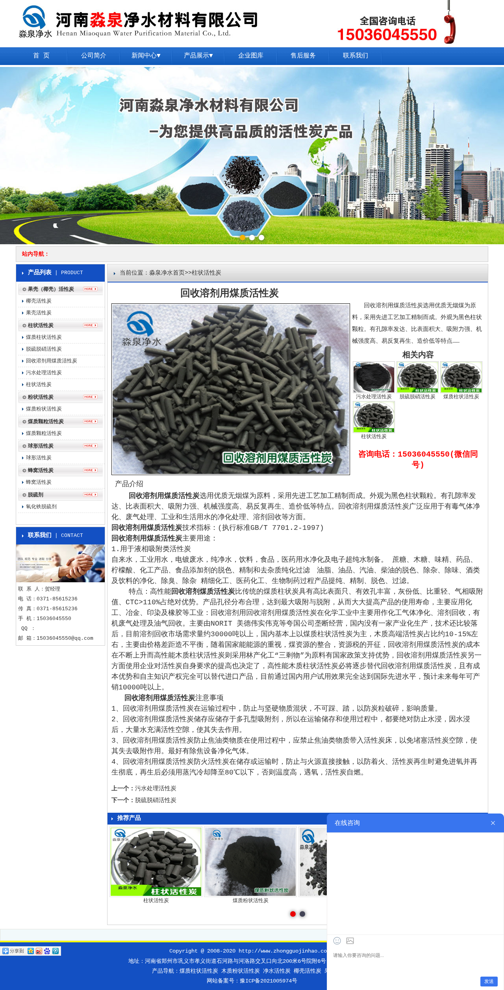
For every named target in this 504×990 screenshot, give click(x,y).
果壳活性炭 (39, 313)
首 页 (41, 55)
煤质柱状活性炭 (44, 337)
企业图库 (250, 55)
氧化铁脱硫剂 (41, 507)
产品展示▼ (198, 55)
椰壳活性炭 (39, 301)
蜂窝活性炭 (39, 482)
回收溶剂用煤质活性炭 (164, 496)
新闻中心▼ (146, 55)
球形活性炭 (39, 458)
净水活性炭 (277, 971)
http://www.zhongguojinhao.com (284, 951)
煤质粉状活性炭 (44, 409)
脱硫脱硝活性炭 (155, 800)
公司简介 (93, 55)
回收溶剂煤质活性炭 (203, 592)
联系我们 (355, 55)
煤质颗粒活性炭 (44, 433)
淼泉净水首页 (167, 273)
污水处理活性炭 (155, 789)
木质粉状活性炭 (240, 971)
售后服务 (303, 55)
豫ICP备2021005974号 (268, 981)
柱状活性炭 (39, 385)
